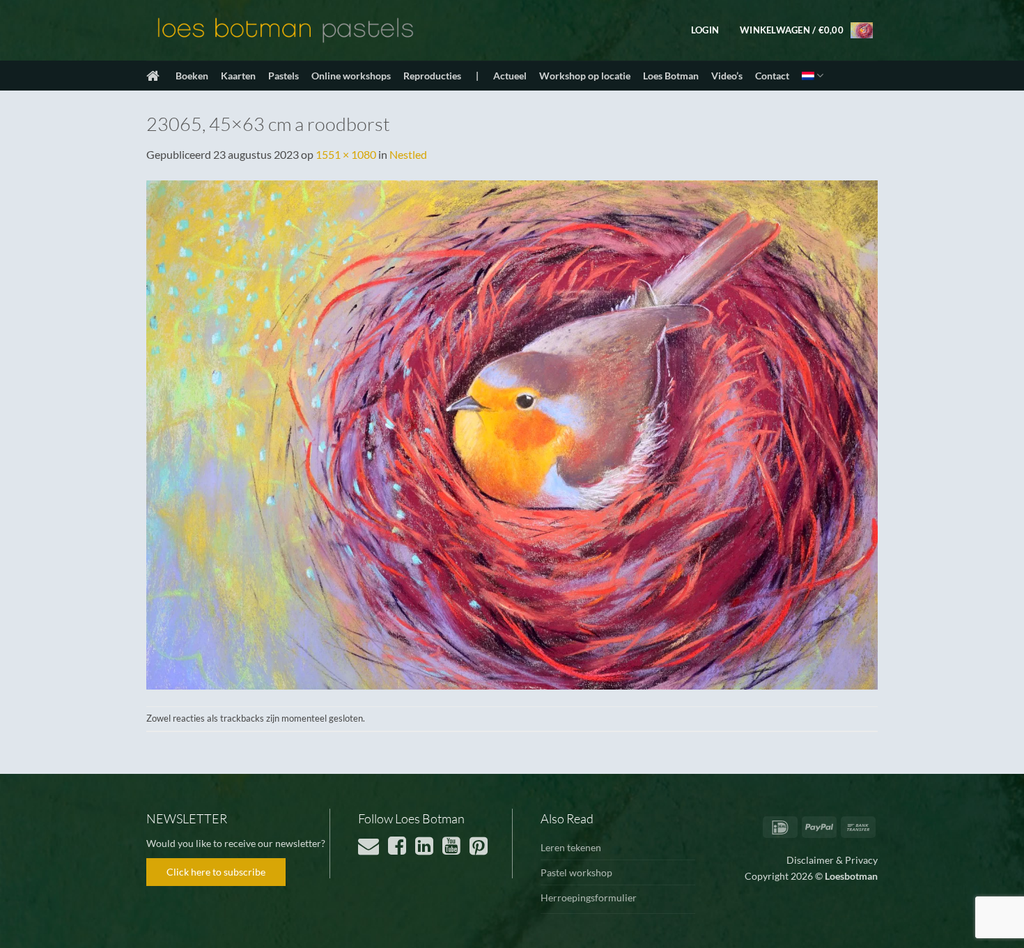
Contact (772, 75)
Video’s (727, 75)
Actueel (510, 75)
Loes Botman (671, 75)
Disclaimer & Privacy (832, 860)
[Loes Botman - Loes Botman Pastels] (285, 30)
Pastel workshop (576, 872)
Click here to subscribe (215, 872)
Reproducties (432, 75)
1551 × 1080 (346, 154)
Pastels (283, 75)
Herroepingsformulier (589, 897)
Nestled (408, 154)
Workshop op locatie (584, 75)
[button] (705, 29)
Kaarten (238, 75)
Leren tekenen (571, 847)
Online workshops (351, 75)
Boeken (192, 75)
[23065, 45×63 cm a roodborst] (512, 433)
